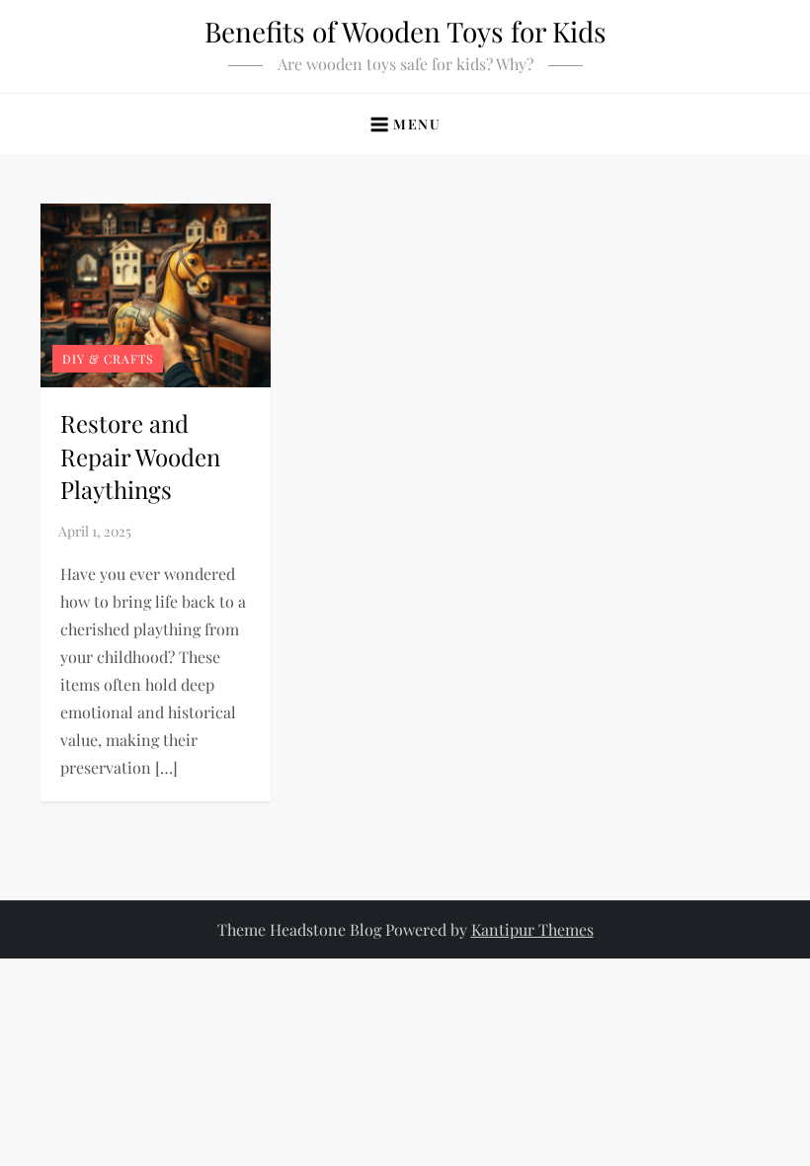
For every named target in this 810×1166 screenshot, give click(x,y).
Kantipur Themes (532, 929)
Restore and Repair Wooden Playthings (140, 456)
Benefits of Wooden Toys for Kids (405, 31)
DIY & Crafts (107, 359)
